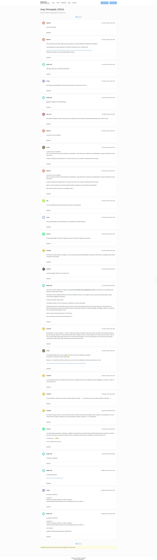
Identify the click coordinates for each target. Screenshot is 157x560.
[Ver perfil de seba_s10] (43, 114)
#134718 (48, 227)
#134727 (48, 74)
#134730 (48, 483)
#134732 (48, 536)
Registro (84, 558)
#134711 (48, 403)
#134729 (48, 57)
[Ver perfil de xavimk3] (43, 268)
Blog (69, 2)
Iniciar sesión (104, 2)
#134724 (48, 140)
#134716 (48, 344)
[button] (98, 2)
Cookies (73, 558)
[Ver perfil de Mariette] (43, 23)
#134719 (48, 243)
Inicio (41, 12)
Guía (53, 2)
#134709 (48, 368)
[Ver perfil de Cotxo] (43, 217)
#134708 (48, 32)
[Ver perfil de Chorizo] (43, 233)
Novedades (47, 12)
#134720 (48, 262)
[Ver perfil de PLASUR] (43, 250)
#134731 (48, 506)
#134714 (48, 278)
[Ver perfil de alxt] (43, 200)
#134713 (48, 447)
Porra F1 (74, 2)
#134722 (48, 107)
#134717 (48, 463)
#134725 (48, 164)
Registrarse (113, 2)
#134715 (48, 321)
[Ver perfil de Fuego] (43, 81)
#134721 (48, 210)
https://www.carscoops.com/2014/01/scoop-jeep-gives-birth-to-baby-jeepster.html (66, 363)
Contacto (78, 558)
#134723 (48, 124)
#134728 (48, 90)
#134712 (48, 422)
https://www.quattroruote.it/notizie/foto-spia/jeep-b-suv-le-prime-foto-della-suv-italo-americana (69, 50)
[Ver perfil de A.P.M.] (43, 147)
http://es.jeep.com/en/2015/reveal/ (54, 478)
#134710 (48, 387)
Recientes (63, 2)
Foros (58, 2)
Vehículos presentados (53, 12)
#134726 (48, 194)
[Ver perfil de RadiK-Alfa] (43, 64)
